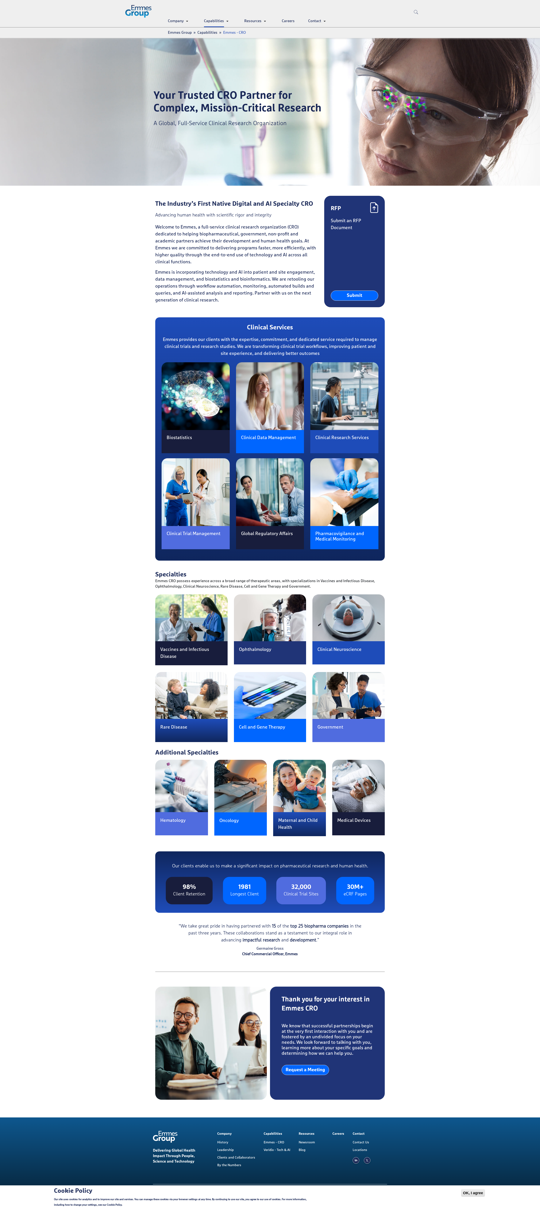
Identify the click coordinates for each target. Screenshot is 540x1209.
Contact (314, 21)
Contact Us (361, 1142)
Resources (253, 21)
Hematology (173, 820)
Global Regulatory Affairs (267, 533)
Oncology (229, 820)
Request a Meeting (305, 1070)
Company (176, 21)
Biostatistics (179, 437)
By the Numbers (229, 1165)
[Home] (140, 11)
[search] (416, 19)
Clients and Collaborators (236, 1157)
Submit (354, 295)
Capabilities (214, 21)
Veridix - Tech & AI (277, 1150)
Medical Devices (354, 820)
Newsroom (307, 1142)
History (222, 1142)
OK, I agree (473, 1193)
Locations (360, 1150)
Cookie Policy (114, 1205)
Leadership (225, 1150)
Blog (302, 1150)
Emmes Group (180, 33)
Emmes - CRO (274, 1142)
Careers (288, 21)
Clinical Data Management (268, 437)
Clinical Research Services (342, 437)
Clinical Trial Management (193, 533)
